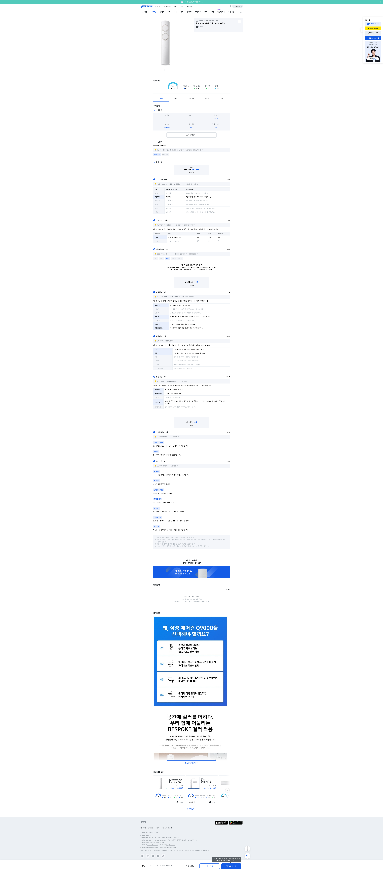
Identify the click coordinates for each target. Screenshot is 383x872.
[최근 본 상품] (247, 848)
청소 (182, 12)
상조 (205, 12)
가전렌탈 (153, 12)
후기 (175, 6)
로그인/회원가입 (237, 6)
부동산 (189, 12)
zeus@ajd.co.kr (160, 842)
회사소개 (143, 828)
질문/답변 (158, 6)
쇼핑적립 (231, 12)
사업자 (218, 9)
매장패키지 (221, 11)
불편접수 (189, 6)
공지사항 (150, 828)
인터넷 (144, 12)
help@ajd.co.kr (170, 845)
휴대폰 (162, 12)
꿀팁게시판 (167, 6)
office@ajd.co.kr (171, 847)
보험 (212, 12)
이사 (175, 12)
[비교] (247, 856)
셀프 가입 (209, 866)
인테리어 (198, 12)
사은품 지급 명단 (167, 828)
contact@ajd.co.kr (152, 845)
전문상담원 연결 (231, 866)
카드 (169, 12)
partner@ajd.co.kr (152, 847)
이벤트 (182, 6)
